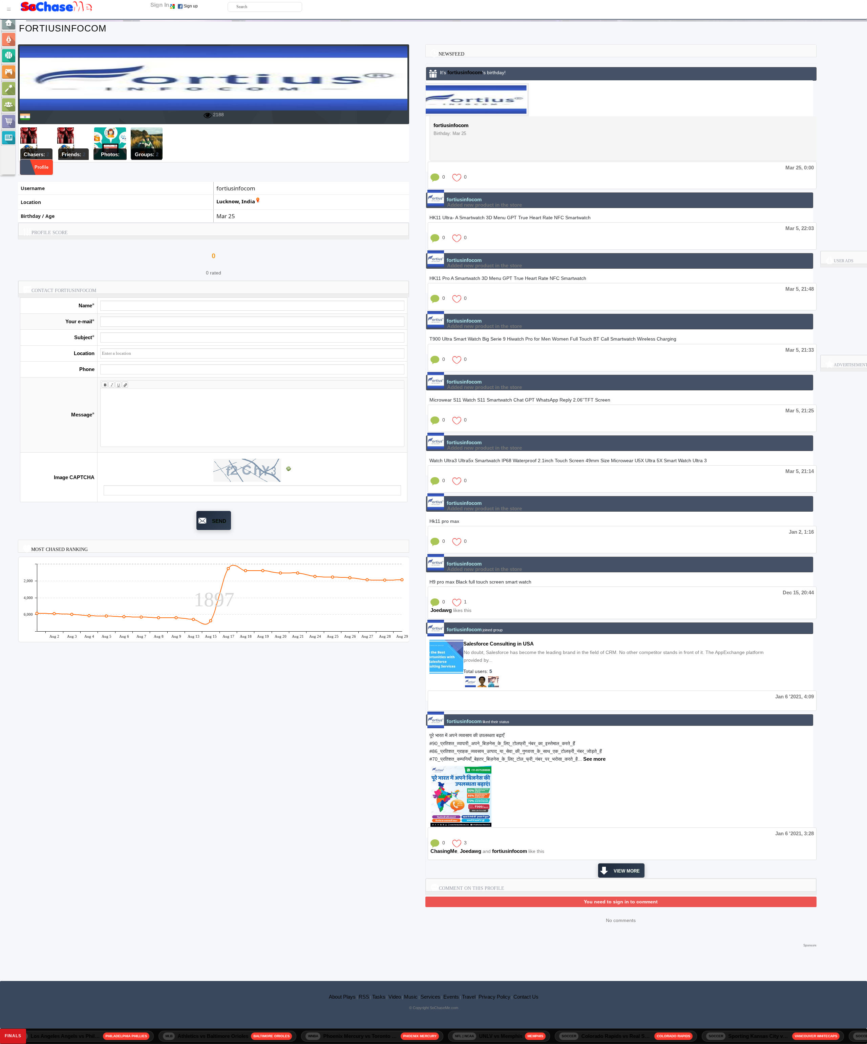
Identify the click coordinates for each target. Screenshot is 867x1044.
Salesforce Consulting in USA (498, 644)
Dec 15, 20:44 (798, 592)
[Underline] (118, 385)
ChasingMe (443, 851)
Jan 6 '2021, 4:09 (794, 696)
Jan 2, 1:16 (801, 532)
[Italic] (111, 385)
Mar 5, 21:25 (799, 410)
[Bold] (105, 385)
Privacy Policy (494, 997)
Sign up (191, 6)
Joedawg (441, 610)
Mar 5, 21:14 (799, 471)
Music (411, 997)
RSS (364, 997)
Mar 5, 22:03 (799, 228)
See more (594, 759)
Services (430, 997)
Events (451, 997)
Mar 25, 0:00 (799, 167)
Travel (468, 997)
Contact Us (525, 997)
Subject (83, 337)
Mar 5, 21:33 (799, 350)
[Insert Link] (125, 385)
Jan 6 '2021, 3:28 (794, 833)
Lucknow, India (235, 201)
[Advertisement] (417, 959)
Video (394, 997)
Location (84, 353)
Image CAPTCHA (74, 477)
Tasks (378, 997)
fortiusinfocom (464, 72)
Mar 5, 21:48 (799, 289)
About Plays (342, 997)
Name (85, 305)
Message (81, 414)
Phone (86, 369)
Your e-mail (78, 321)
